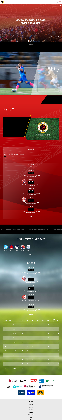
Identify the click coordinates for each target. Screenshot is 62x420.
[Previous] (2, 49)
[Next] (60, 49)
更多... (16, 196)
